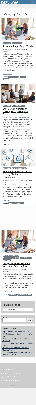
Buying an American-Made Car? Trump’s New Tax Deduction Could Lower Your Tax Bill (17, 334)
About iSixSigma (7, 369)
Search (4, 317)
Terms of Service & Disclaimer (12, 373)
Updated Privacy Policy (10, 377)
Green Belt (20, 203)
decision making (14, 77)
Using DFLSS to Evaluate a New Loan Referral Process (17, 265)
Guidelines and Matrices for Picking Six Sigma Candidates (17, 174)
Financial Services (26, 258)
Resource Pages (16, 43)
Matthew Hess (24, 117)
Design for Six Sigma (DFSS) (11, 255)
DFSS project (12, 294)
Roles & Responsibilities (19, 168)
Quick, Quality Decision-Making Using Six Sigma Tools (15, 111)
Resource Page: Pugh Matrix (18, 46)
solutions (6, 79)
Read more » (7, 74)
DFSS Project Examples (24, 294)
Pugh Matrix (6, 43)
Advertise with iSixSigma (10, 380)
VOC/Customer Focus (18, 105)
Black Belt (12, 203)
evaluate (23, 77)
